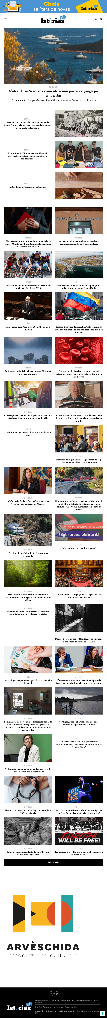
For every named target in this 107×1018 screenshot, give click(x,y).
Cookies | (68, 1007)
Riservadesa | (61, 1007)
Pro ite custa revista (49, 1007)
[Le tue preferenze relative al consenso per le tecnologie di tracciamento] (102, 1013)
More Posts (53, 862)
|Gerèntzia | (39, 1007)
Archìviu (74, 1007)
